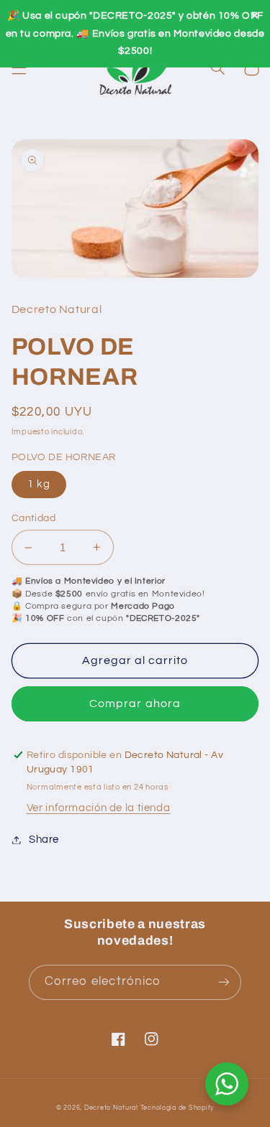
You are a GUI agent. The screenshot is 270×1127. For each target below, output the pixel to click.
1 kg (38, 484)
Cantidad (33, 518)
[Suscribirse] (223, 982)
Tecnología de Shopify (177, 1108)
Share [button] (44, 839)
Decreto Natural (111, 1108)
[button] (18, 68)
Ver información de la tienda (99, 808)
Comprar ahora (135, 703)
